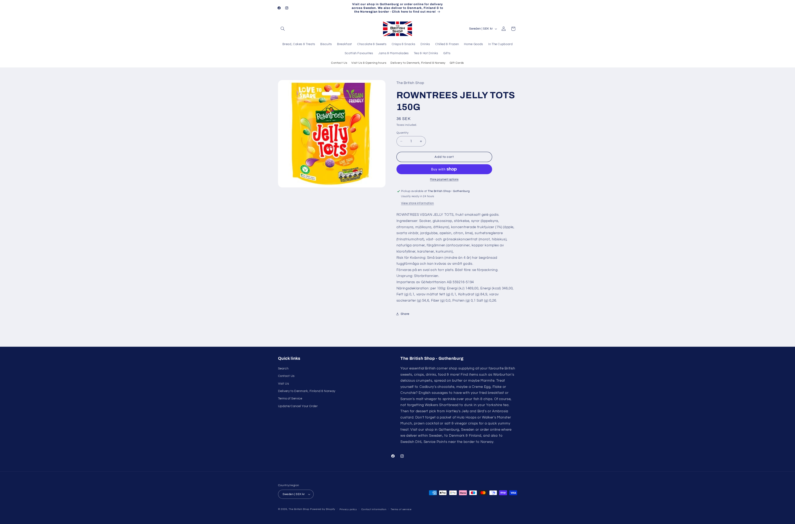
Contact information (374, 509)
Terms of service (401, 509)
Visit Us (283, 383)
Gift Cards (457, 62)
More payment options (444, 179)
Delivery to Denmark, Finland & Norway (417, 62)
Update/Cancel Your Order (298, 406)
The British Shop (299, 509)
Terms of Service (290, 398)
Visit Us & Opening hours (368, 62)
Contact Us (339, 62)
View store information (417, 203)
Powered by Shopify (322, 509)
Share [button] (405, 313)
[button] (283, 29)
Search (283, 368)
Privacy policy (348, 509)
